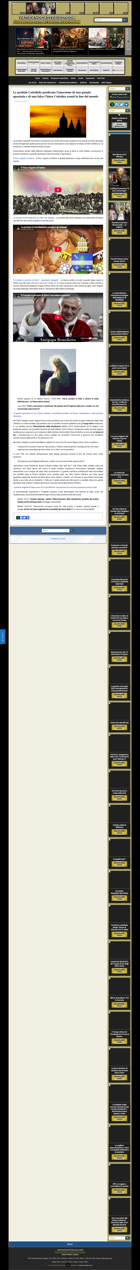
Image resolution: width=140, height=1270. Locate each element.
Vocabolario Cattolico (118, 62)
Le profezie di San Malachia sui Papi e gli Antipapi (33, 218)
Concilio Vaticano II (33, 62)
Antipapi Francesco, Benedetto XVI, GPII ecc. (70, 63)
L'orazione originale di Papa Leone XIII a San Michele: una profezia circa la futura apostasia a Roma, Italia (55, 487)
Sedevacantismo (82, 63)
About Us (64, 1262)
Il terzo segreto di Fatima (23, 158)
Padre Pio (106, 70)
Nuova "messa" (46, 63)
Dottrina (83, 83)
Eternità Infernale (34, 70)
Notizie (45, 78)
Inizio (37, 78)
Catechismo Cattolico (70, 70)
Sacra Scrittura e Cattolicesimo (45, 70)
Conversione (82, 70)
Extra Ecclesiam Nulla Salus (22, 70)
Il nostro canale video (119, 94)
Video (73, 78)
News (70, 1262)
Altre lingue (106, 83)
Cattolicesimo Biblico (68, 83)
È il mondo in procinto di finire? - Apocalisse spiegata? (36, 280)
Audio (80, 78)
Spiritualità (94, 83)
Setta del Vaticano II (47, 83)
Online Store (56, 1262)
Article (75, 1262)
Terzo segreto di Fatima (94, 62)
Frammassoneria (106, 63)
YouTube (101, 78)
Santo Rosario (57, 70)
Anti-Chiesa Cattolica (58, 62)
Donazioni (90, 78)
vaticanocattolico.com (85, 1265)
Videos (81, 1262)
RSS (86, 1262)
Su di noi (32, 83)
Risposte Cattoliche (59, 78)
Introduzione (22, 63)
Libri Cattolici (94, 70)
